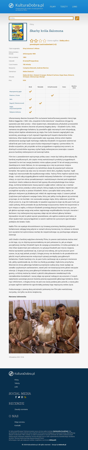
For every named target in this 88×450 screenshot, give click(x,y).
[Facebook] (16, 397)
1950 (24, 57)
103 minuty (27, 64)
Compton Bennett (29, 68)
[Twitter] (19, 397)
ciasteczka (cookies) (60, 431)
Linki (74, 6)
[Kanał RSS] (25, 397)
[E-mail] (22, 397)
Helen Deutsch (28, 71)
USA (24, 80)
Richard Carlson (53, 75)
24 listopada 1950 (29, 54)
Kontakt (18, 425)
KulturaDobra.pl (29, 5)
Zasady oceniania (21, 409)
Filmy (53, 6)
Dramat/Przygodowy (30, 61)
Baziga (42, 77)
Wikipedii (52, 440)
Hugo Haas (63, 75)
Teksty (64, 6)
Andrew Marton (43, 68)
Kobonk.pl (62, 444)
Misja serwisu (20, 422)
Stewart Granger (40, 75)
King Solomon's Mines (31, 48)
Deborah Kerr (28, 75)
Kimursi (71, 75)
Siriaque (26, 77)
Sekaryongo (34, 77)
